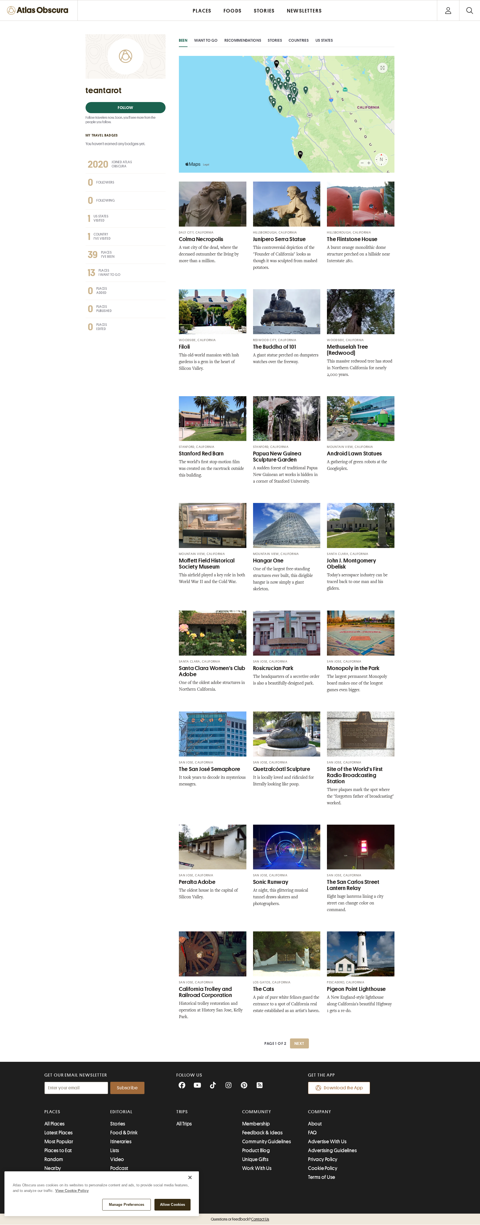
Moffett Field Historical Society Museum (207, 564)
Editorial (121, 1112)
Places (52, 1112)
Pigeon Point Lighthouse (356, 989)
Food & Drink (124, 1132)
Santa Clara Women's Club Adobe (212, 671)
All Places (54, 1124)
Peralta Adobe (197, 882)
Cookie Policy (322, 1168)
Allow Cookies (172, 1204)
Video (117, 1159)
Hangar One (268, 561)
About (315, 1124)
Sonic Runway (271, 882)
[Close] (190, 1177)
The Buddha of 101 (274, 347)
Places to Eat (58, 1150)
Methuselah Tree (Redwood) (347, 350)
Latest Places (58, 1132)
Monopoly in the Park (353, 668)
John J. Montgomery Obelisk (351, 564)
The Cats (263, 989)
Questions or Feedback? (240, 1219)
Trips (182, 1112)
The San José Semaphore (209, 769)
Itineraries (120, 1141)
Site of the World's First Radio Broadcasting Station (355, 775)
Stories (275, 40)
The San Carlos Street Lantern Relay (353, 885)
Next (299, 1043)
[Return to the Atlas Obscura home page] (39, 10)
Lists (114, 1150)
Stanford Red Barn (201, 454)
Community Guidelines (266, 1141)
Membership (256, 1124)
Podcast (119, 1168)
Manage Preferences (126, 1204)
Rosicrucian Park (273, 668)
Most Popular (58, 1141)
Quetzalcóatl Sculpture (281, 769)
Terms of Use (321, 1177)
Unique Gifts (255, 1159)
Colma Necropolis (201, 239)
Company (319, 1112)
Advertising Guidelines (332, 1150)
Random (53, 1159)
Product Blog (256, 1150)
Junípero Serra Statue (279, 239)
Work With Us (256, 1168)
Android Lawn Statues (354, 454)
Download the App (343, 1088)
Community (256, 1112)
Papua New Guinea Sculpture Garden (277, 457)
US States (324, 40)
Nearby (52, 1168)
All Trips (184, 1124)
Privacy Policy (322, 1159)
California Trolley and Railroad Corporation (205, 992)
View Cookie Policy (72, 1191)
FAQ (312, 1132)
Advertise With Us (327, 1141)
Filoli (184, 347)
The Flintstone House (352, 239)
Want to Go (206, 40)
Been (183, 40)
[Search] (469, 10)
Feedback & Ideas (262, 1132)
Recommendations (242, 40)
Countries (299, 40)
